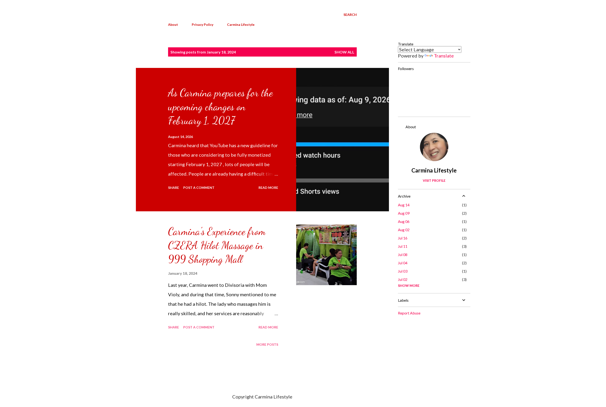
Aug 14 (404, 205)
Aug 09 (404, 213)
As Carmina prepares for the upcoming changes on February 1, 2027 (220, 107)
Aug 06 (404, 221)
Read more (268, 188)
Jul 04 (402, 263)
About (173, 24)
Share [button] (173, 188)
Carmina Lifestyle (240, 24)
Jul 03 (402, 271)
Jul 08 (402, 254)
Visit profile (434, 180)
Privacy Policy (202, 24)
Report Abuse (409, 313)
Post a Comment (198, 188)
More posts (267, 344)
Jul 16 (402, 238)
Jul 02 (402, 279)
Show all (344, 52)
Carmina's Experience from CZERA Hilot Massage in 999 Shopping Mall (217, 245)
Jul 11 (402, 246)
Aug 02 (404, 229)
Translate (444, 55)
